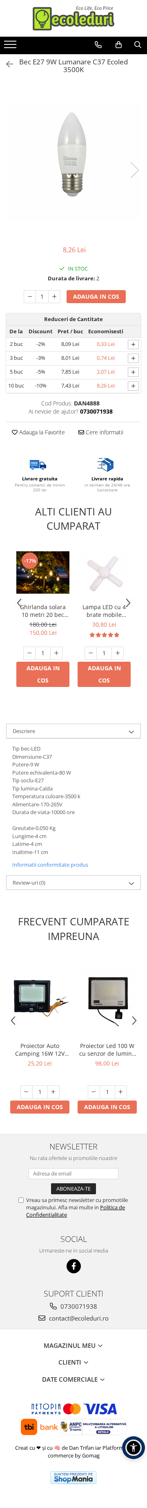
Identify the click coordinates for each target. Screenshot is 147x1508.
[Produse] (11, 47)
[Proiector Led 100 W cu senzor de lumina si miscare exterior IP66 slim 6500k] (107, 997)
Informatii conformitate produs (50, 864)
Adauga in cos (96, 296)
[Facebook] (74, 1266)
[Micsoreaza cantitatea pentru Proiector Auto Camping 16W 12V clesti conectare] (26, 1092)
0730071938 (78, 1306)
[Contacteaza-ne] (98, 45)
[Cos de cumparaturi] (118, 45)
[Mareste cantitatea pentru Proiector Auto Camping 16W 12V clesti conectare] (53, 1092)
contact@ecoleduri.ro (78, 1318)
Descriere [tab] (24, 731)
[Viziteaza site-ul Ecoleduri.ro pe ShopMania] (73, 1477)
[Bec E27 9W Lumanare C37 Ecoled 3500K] (73, 161)
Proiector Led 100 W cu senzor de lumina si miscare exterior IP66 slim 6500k (107, 1049)
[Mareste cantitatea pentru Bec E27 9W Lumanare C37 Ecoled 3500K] (54, 296)
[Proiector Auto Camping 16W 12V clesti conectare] (39, 997)
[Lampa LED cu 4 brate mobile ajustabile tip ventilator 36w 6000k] (104, 572)
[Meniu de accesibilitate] (133, 1447)
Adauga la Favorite (41, 432)
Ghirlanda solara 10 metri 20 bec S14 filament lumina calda (43, 611)
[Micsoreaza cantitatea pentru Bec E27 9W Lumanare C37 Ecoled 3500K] (30, 296)
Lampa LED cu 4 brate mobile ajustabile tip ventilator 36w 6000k (104, 611)
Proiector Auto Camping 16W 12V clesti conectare (40, 1049)
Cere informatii (103, 432)
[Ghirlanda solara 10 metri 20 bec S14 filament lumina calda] (42, 572)
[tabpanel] (73, 161)
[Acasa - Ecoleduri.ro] (73, 18)
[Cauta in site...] (138, 45)
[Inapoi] (6, 64)
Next (134, 170)
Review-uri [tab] (29, 882)
